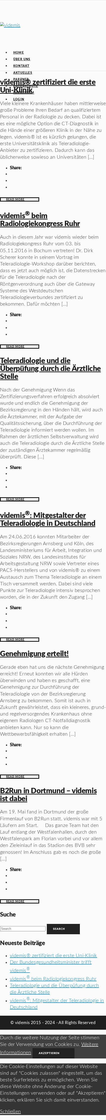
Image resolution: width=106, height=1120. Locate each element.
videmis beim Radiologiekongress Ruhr (40, 220)
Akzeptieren (49, 1053)
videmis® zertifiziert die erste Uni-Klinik (53, 955)
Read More (15, 199)
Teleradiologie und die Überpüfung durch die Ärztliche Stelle (50, 368)
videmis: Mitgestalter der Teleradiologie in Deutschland (47, 519)
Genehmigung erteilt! (34, 654)
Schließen (10, 1111)
